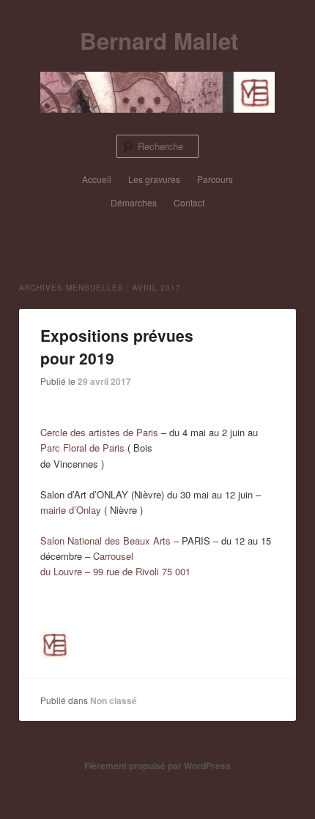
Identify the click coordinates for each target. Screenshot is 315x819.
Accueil (96, 179)
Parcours (215, 179)
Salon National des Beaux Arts (105, 540)
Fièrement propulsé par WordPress (157, 765)
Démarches (134, 202)
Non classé (113, 700)
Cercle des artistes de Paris (99, 432)
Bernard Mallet (159, 40)
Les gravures (154, 179)
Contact (189, 202)
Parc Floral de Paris (82, 448)
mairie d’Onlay (70, 510)
